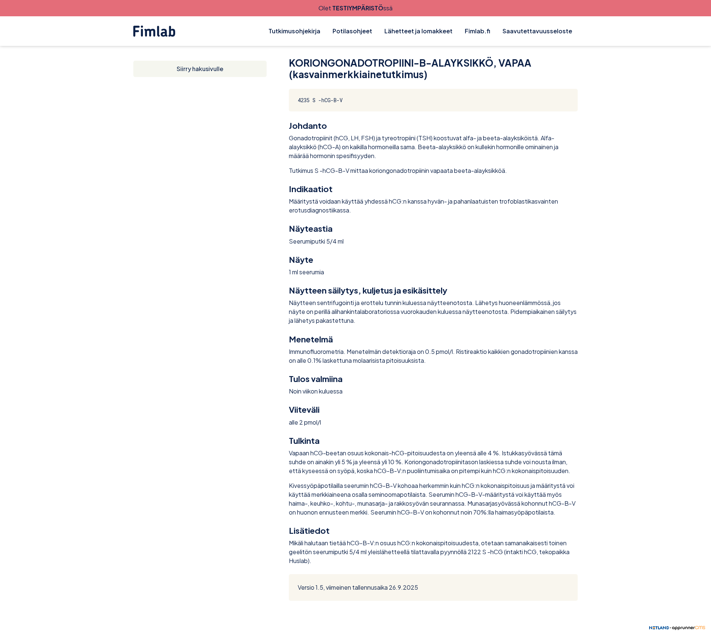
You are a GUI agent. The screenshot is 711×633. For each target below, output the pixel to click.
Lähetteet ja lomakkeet (418, 31)
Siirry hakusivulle (200, 69)
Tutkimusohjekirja (294, 31)
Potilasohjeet (352, 31)
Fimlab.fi (477, 31)
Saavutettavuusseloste (537, 31)
